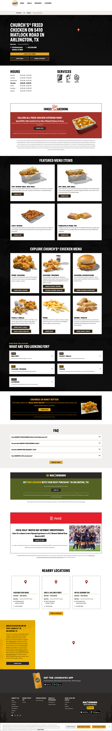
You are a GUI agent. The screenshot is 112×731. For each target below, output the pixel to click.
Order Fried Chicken (21, 290)
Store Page (15, 595)
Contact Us (67, 702)
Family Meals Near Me (21, 331)
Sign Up (56, 490)
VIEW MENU (19, 58)
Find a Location (56, 613)
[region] (78, 32)
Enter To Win (39, 540)
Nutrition (67, 706)
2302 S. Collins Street (53, 592)
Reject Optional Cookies (84, 726)
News (13, 712)
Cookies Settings (70, 726)
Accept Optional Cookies (99, 726)
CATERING (48, 3)
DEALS (29, 3)
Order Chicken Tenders (53, 286)
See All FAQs (56, 462)
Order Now (40, 128)
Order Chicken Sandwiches (85, 290)
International (14, 708)
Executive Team (15, 706)
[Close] (109, 726)
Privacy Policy (40, 729)
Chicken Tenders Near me (53, 290)
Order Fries (49, 331)
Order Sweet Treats (83, 331)
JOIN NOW (90, 707)
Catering (77, 82)
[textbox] (40, 133)
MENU (22, 3)
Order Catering (39, 58)
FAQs (66, 704)
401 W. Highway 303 (82, 592)
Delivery (68, 82)
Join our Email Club (69, 708)
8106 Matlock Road (21, 592)
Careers (24, 702)
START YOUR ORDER (30, 54)
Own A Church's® (39, 700)
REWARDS (38, 3)
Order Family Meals (20, 327)
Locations (14, 704)
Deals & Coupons (51, 704)
